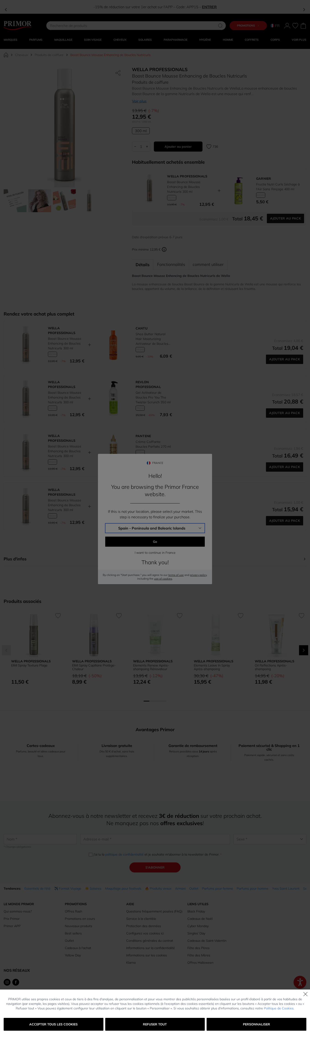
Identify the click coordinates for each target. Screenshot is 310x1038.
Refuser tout (155, 1024)
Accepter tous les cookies (53, 1024)
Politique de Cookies (279, 1008)
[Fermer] (305, 994)
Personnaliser (256, 1024)
